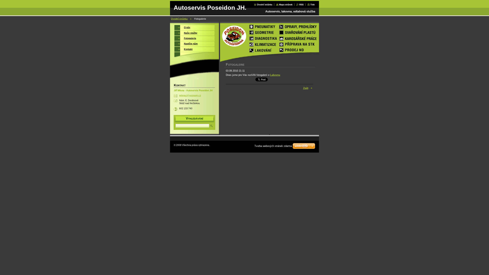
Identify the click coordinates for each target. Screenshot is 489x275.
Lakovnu (275, 75)
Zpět (305, 88)
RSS (301, 4)
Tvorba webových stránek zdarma (273, 146)
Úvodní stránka (264, 4)
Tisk (312, 4)
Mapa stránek (285, 4)
